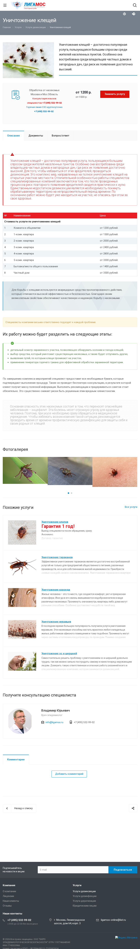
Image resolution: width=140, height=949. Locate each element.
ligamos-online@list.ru (113, 919)
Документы (36, 135)
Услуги (77, 885)
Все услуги (131, 506)
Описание (13, 135)
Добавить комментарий (69, 773)
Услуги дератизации (84, 901)
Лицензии (8, 896)
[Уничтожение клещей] (28, 44)
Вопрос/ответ (60, 135)
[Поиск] (135, 5)
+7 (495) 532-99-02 (19, 920)
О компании (9, 891)
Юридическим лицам (84, 905)
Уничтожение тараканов (57, 557)
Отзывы (7, 905)
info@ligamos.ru (54, 722)
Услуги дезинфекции (84, 896)
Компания (9, 885)
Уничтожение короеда (55, 589)
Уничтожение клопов (54, 521)
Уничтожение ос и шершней (59, 653)
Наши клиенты (11, 901)
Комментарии (16, 759)
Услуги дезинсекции (84, 891)
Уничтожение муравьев (56, 621)
